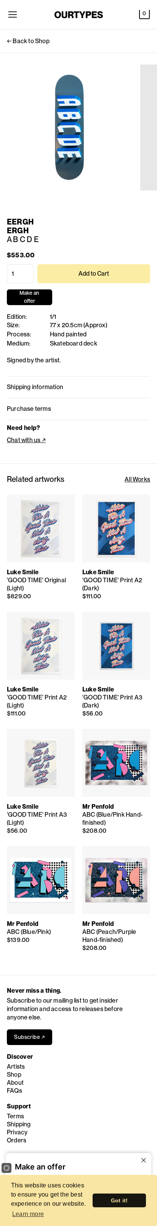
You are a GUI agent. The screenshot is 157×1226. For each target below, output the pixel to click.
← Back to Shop (28, 41)
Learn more (28, 1214)
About (15, 1082)
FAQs (14, 1090)
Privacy (17, 1132)
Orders (16, 1140)
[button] (144, 14)
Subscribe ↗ (29, 1037)
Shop (14, 1074)
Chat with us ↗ (26, 440)
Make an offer (29, 297)
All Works (137, 479)
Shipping (19, 1124)
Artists (16, 1066)
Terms (15, 1116)
